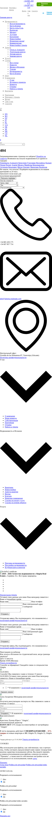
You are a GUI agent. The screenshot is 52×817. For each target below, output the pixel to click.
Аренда (8, 48)
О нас (12, 80)
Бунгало (8, 496)
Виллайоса (40, 163)
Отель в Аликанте (17, 50)
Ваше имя (4, 602)
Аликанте (14, 163)
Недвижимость (11, 21)
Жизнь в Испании (17, 67)
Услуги (8, 58)
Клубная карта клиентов (15, 567)
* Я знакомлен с (28, 688)
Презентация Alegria (8, 595)
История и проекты (18, 82)
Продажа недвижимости (15, 563)
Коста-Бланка (15, 26)
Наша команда (11, 418)
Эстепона (4, 167)
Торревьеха (4, 163)
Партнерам (4, 8)
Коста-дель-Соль (16, 28)
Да (4, 782)
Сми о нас (9, 102)
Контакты (9, 91)
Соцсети (35, 11)
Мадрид (13, 32)
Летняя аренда (16, 54)
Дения (2, 165)
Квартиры (9, 487)
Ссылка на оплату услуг (15, 500)
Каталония (14, 37)
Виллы (8, 494)
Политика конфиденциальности (13, 357)
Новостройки (15, 39)
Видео (24, 11)
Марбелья (28, 165)
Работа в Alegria (16, 89)
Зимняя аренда (49, 13)
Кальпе (49, 163)
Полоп (8, 165)
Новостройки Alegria (18, 45)
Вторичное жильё (17, 41)
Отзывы (13, 87)
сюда (35, 758)
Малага (21, 165)
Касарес (26, 167)
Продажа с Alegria (12, 97)
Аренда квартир (11, 492)
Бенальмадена (38, 165)
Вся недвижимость (17, 24)
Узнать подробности (8, 663)
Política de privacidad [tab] (17, 765)
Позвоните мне (44, 4)
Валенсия (14, 30)
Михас (20, 167)
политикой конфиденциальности (13, 620)
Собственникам (11, 420)
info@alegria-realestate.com (10, 299)
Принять (3, 763)
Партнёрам (9, 423)
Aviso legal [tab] (4, 765)
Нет (4, 779)
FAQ (7, 76)
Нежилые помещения (14, 498)
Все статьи (14, 63)
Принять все (5, 816)
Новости (13, 65)
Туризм (13, 69)
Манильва (34, 167)
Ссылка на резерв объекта (15, 503)
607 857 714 (28, 6)
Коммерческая (15, 43)
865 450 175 (28, 2)
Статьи (8, 61)
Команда (13, 84)
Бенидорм (22, 163)
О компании (10, 78)
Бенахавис (12, 167)
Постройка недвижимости (16, 565)
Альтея (14, 165)
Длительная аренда (17, 52)
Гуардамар (31, 163)
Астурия (13, 35)
